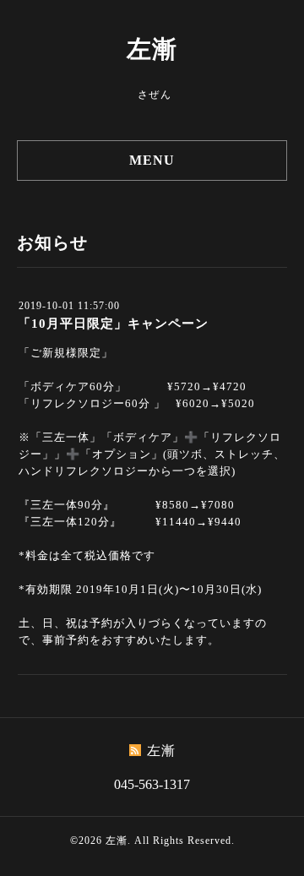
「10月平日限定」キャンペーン (113, 323)
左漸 (152, 49)
